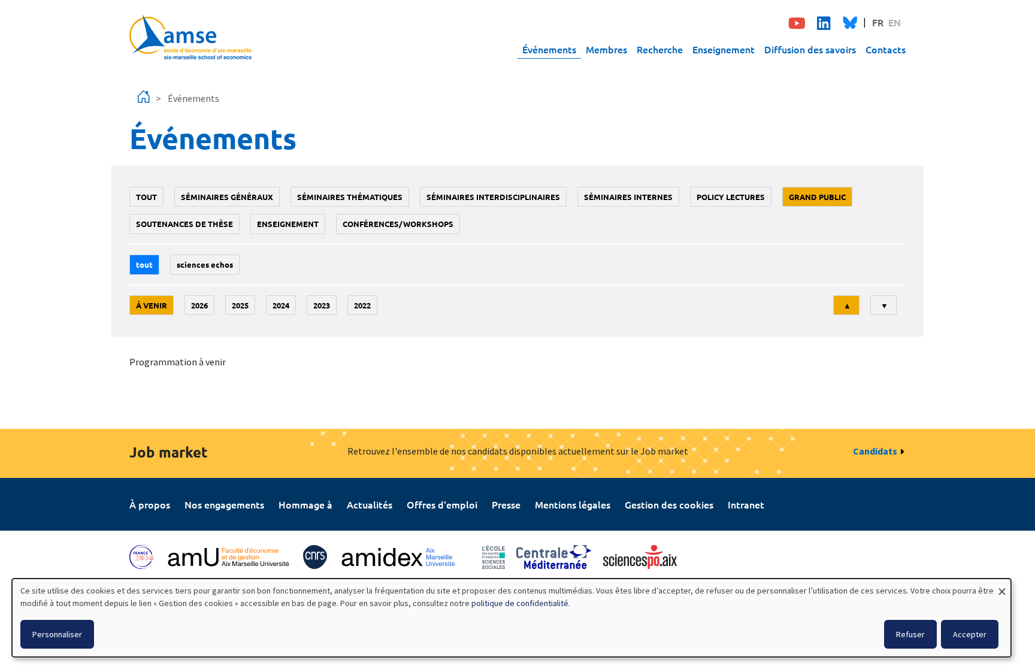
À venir (151, 305)
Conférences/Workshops (398, 224)
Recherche (660, 49)
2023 (321, 305)
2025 (240, 305)
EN (894, 22)
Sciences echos (205, 264)
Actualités (369, 504)
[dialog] (511, 618)
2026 (199, 305)
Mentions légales (572, 504)
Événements (549, 49)
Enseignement (723, 49)
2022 (362, 305)
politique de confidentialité (519, 603)
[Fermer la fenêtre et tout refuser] (1002, 586)
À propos (149, 504)
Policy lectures (731, 197)
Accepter (969, 634)
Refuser (910, 634)
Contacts (885, 49)
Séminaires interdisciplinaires (493, 197)
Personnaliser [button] (57, 634)
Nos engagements (224, 504)
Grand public (817, 197)
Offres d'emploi (442, 504)
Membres (606, 49)
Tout (146, 197)
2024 (281, 305)
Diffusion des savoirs (810, 49)
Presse (506, 504)
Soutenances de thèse (184, 224)
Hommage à (305, 504)
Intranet (746, 504)
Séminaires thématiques (349, 197)
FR (877, 22)
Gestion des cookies (669, 504)
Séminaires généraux (227, 197)
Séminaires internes (628, 197)
